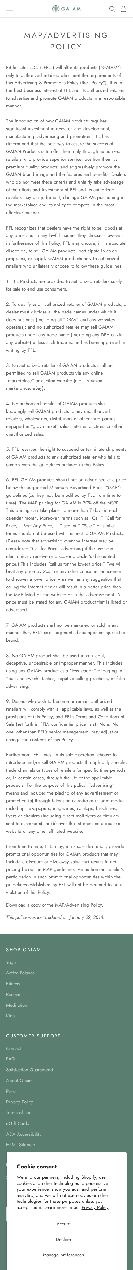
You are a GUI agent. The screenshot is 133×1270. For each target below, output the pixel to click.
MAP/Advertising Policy (78, 905)
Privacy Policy (95, 1207)
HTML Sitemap (20, 1144)
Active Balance (20, 972)
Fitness (13, 983)
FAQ (10, 1059)
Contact (13, 1048)
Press (11, 1091)
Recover (14, 994)
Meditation (16, 1005)
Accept (64, 1223)
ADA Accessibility (23, 1134)
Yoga (11, 962)
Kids (10, 1015)
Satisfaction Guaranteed (29, 1069)
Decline (63, 1239)
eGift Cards (17, 1123)
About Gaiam (19, 1080)
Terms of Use (19, 1112)
